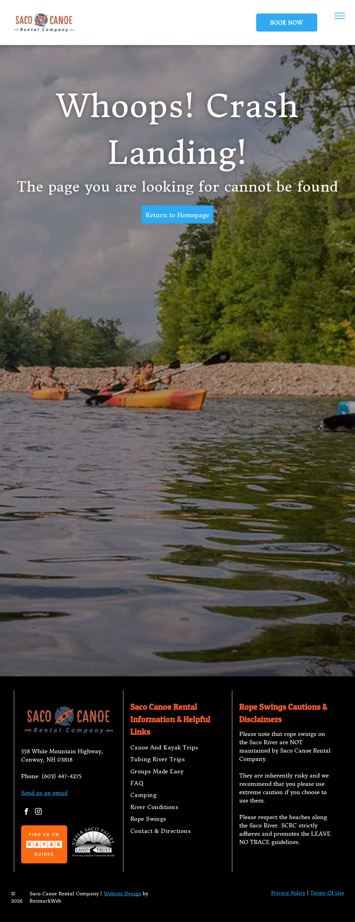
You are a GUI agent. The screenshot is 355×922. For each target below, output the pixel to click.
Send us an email (44, 792)
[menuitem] (177, 747)
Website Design (122, 893)
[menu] (340, 16)
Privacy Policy (288, 893)
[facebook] (26, 812)
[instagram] (38, 812)
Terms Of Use (327, 893)
